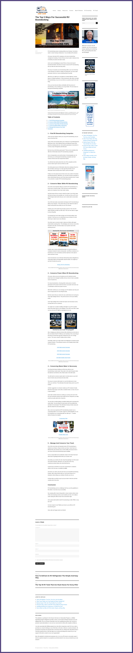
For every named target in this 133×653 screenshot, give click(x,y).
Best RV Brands (79, 10)
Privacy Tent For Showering (63, 264)
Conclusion (50, 128)
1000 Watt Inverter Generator (63, 347)
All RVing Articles (38, 52)
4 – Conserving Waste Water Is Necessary (57, 125)
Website (37, 554)
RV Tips (40, 53)
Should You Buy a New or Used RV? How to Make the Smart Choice (52, 604)
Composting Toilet (63, 418)
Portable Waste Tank (63, 434)
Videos (59, 10)
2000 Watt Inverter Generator (63, 350)
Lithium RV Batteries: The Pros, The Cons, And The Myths (49, 599)
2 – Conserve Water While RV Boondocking (57, 122)
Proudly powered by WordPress (53, 647)
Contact (71, 10)
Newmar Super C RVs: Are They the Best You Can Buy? (49, 603)
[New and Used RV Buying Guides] (63, 321)
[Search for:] (89, 23)
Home (54, 10)
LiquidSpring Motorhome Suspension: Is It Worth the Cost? (50, 606)
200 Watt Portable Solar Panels (63, 357)
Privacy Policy (46, 647)
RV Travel (95, 10)
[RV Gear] (63, 426)
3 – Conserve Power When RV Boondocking (58, 123)
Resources (65, 10)
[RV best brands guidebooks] (63, 238)
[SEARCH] (97, 23)
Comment (37, 527)
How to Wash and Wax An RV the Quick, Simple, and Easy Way (51, 608)
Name (36, 543)
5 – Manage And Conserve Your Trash (56, 127)
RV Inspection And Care (39, 647)
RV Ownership (87, 10)
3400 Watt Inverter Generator (63, 354)
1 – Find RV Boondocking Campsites (56, 120)
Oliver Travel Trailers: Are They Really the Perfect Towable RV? (51, 601)
